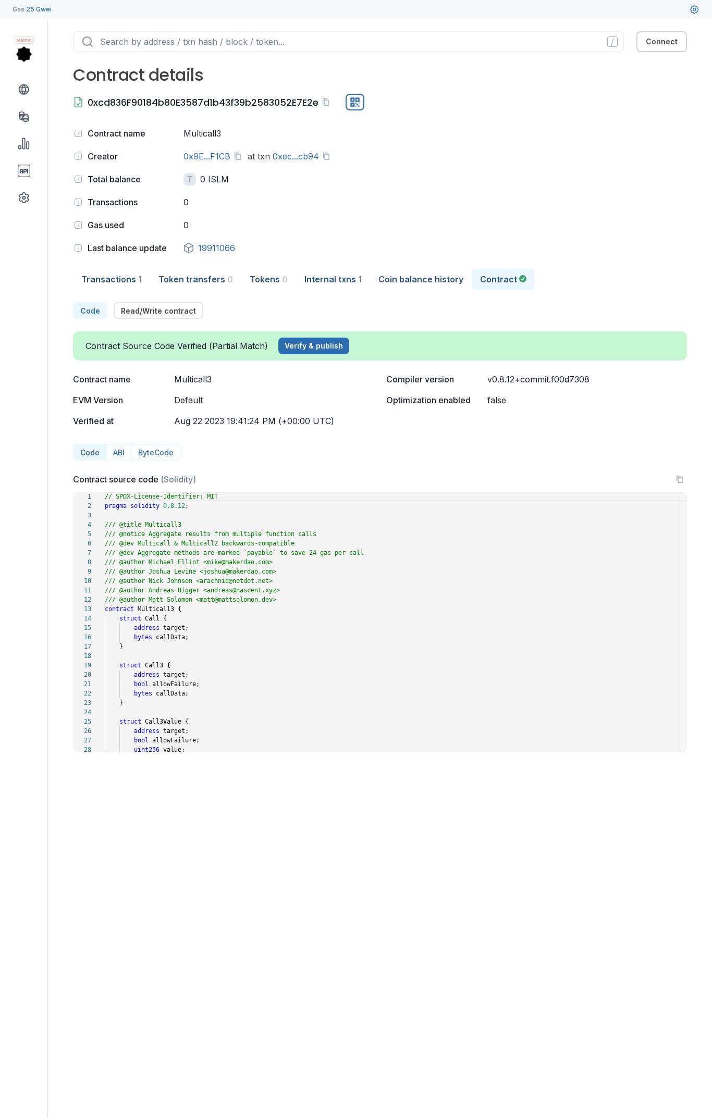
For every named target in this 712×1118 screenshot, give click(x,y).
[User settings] (694, 9)
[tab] (111, 279)
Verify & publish (314, 345)
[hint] (78, 133)
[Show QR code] (355, 102)
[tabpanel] (380, 527)
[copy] (328, 102)
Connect (662, 41)
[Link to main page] (24, 54)
